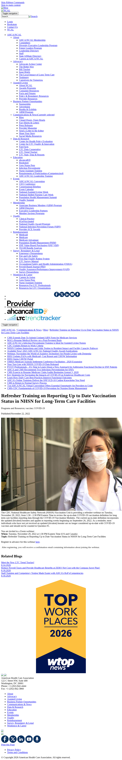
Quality (10, 717)
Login (10, 21)
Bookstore (12, 24)
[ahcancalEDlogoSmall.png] (27, 313)
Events (10, 712)
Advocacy (12, 696)
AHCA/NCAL (8, 330)
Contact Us (12, 27)
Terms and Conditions (17, 752)
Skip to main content (11, 5)
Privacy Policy (14, 749)
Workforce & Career (16, 725)
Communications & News (29, 330)
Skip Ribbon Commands (12, 2)
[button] (33, 16)
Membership (13, 715)
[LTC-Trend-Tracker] (34, 319)
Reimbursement (14, 720)
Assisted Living (14, 699)
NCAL (10, 29)
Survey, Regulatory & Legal (20, 723)
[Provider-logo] (21, 307)
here (38, 542)
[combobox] (15, 16)
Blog (45, 330)
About (10, 693)
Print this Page (8, 744)
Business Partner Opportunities (21, 701)
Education (12, 709)
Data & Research (15, 707)
